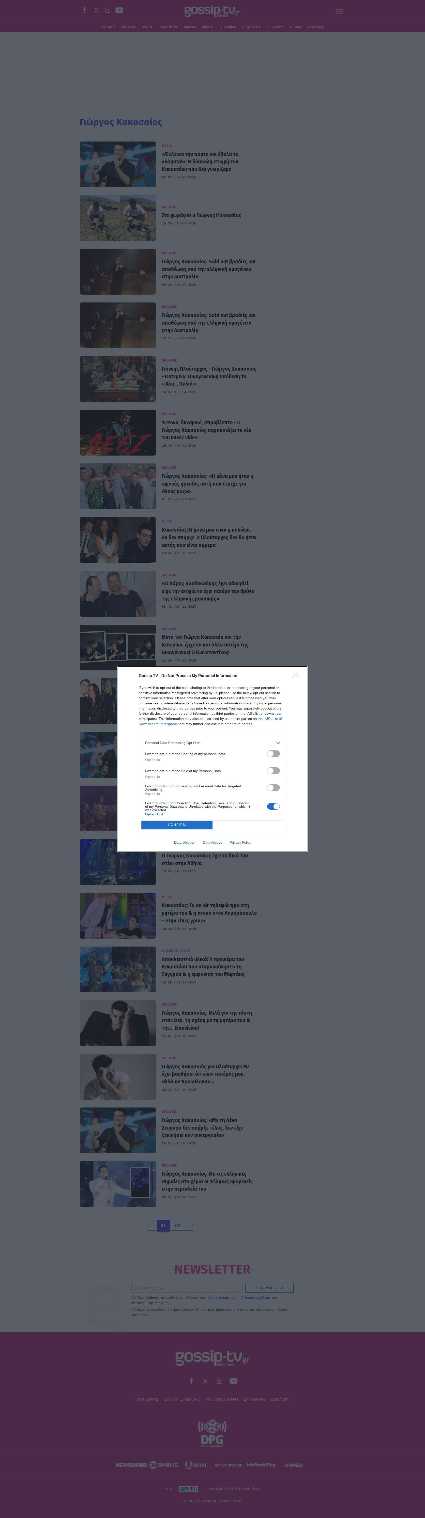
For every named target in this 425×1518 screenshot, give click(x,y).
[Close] (297, 676)
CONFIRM (177, 825)
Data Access (212, 842)
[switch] (273, 753)
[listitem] (212, 742)
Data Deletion (184, 842)
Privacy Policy (240, 842)
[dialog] (212, 759)
